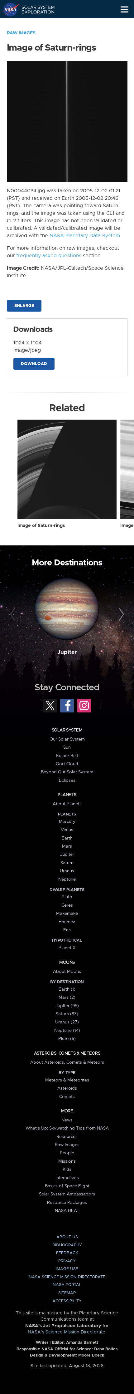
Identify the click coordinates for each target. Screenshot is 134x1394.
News (67, 1120)
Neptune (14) (67, 1030)
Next (120, 614)
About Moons (67, 971)
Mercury (67, 822)
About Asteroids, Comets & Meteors (67, 1062)
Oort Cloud (67, 764)
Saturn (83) (67, 1014)
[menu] (124, 9)
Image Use (67, 1269)
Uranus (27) (67, 1022)
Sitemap (67, 1293)
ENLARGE (24, 306)
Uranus (67, 871)
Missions (67, 1161)
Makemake (67, 913)
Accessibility (67, 1301)
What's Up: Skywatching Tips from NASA (67, 1128)
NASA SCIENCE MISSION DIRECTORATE (67, 1277)
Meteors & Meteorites (67, 1080)
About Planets (67, 804)
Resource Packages (67, 1202)
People (67, 1153)
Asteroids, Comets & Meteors (67, 1053)
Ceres (67, 905)
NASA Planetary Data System (85, 235)
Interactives (67, 1178)
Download (34, 364)
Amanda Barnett (82, 1343)
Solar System (67, 730)
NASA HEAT (67, 1211)
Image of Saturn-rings (41, 526)
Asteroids (67, 1088)
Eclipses (67, 780)
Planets (67, 795)
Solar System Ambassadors (67, 1194)
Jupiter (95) (67, 1006)
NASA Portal (67, 1285)
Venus (67, 830)
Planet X (67, 948)
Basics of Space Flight (67, 1186)
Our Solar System (67, 739)
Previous (13, 614)
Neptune (67, 879)
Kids (67, 1169)
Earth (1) (67, 989)
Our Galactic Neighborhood (34, 24)
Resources (67, 1137)
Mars (67, 846)
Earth (67, 838)
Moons (66, 962)
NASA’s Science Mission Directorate (66, 1332)
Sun (67, 747)
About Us (67, 1237)
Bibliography (67, 1245)
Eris (67, 930)
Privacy (67, 1261)
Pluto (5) (67, 1039)
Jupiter (67, 652)
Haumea (67, 922)
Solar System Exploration (34, 9)
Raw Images (21, 33)
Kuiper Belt (67, 756)
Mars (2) (67, 997)
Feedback (67, 1253)
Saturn (67, 863)
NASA (8, 9)
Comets (67, 1097)
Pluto (67, 897)
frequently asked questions (48, 255)
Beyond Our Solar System (67, 772)
